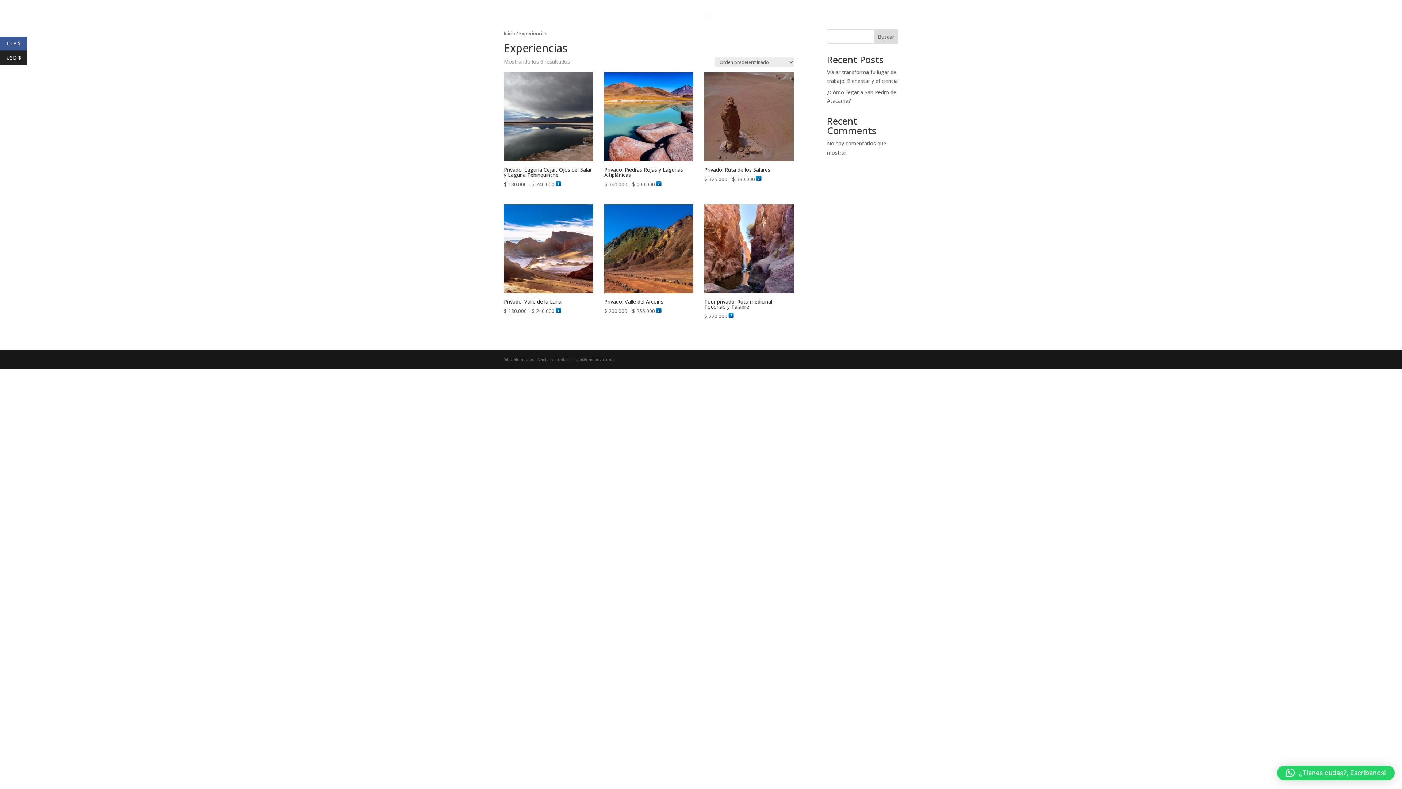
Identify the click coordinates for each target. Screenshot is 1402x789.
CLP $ (14, 43)
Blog (771, 15)
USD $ (13, 57)
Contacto (744, 15)
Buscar (886, 36)
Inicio (649, 15)
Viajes (673, 15)
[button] (1336, 773)
